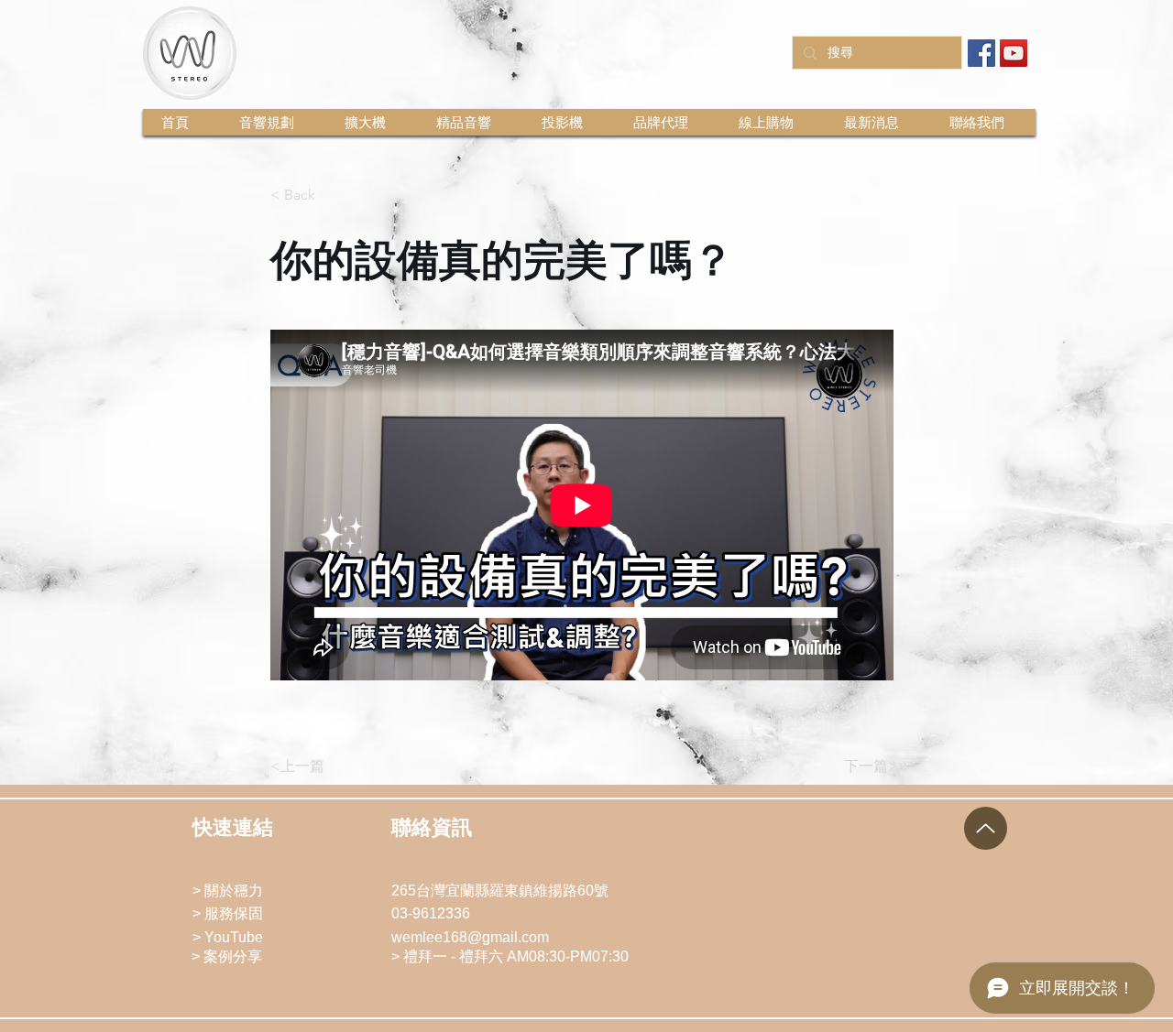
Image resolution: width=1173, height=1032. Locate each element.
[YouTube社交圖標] (1013, 53)
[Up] (985, 828)
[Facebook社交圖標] (981, 53)
